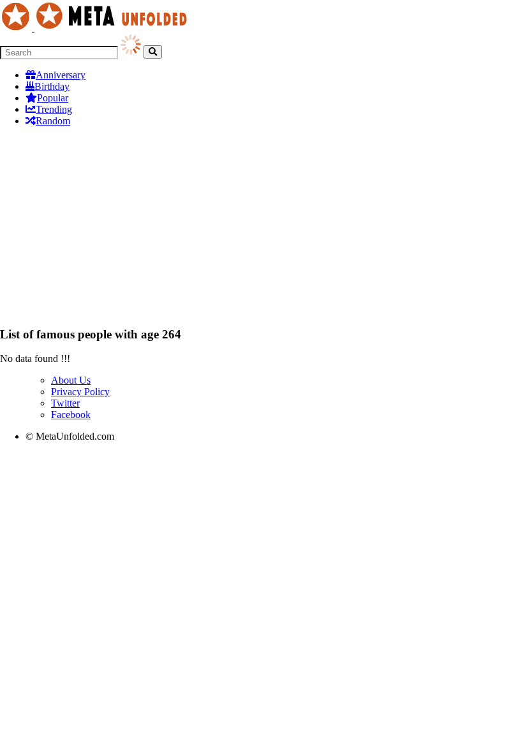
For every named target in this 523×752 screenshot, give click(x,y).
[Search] (153, 52)
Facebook (71, 414)
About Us (71, 380)
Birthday (52, 86)
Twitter (65, 403)
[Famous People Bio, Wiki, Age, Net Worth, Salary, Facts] (97, 28)
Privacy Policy (80, 391)
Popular (52, 97)
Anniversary (60, 74)
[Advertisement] (261, 226)
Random (53, 120)
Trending (54, 109)
